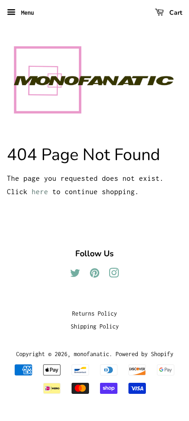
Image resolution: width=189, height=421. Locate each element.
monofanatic (91, 354)
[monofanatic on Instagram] (114, 274)
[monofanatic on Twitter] (75, 274)
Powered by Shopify (144, 354)
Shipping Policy (95, 326)
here (40, 191)
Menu (26, 12)
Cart (174, 12)
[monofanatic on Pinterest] (94, 274)
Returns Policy (94, 313)
